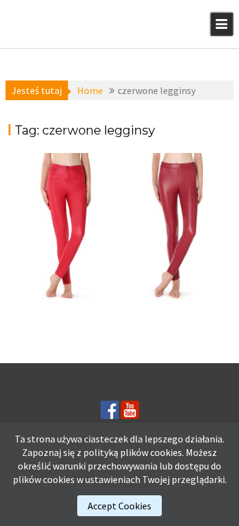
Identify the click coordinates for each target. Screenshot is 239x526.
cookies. (167, 452)
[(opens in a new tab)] (62, 229)
